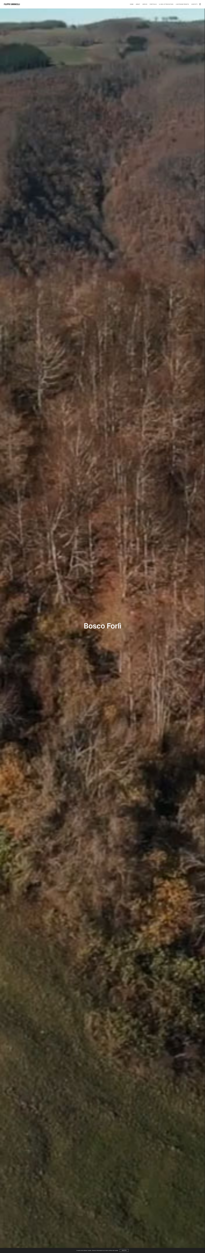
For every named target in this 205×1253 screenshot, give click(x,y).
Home (131, 4)
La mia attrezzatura (166, 4)
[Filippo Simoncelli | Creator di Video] (12, 4)
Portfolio (153, 4)
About (138, 4)
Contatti (194, 4)
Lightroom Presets (182, 4)
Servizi (145, 4)
